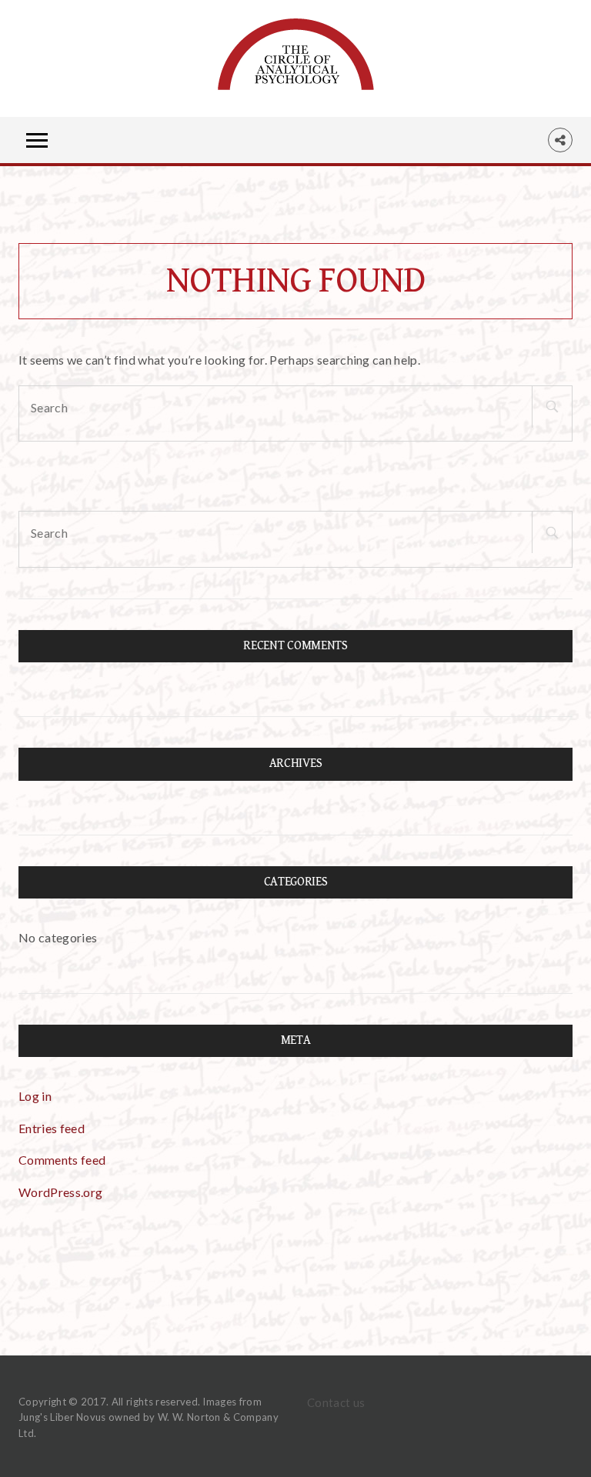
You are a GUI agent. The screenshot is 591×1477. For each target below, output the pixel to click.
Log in (35, 1096)
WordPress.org (60, 1192)
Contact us (336, 1402)
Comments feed (61, 1159)
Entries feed (51, 1128)
